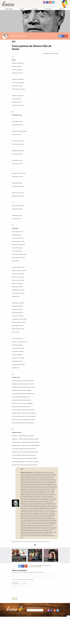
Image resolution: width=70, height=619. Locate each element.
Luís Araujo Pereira (14, 35)
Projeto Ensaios (16, 560)
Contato (61, 9)
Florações (23, 35)
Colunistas (48, 9)
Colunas (21, 9)
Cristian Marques (32, 560)
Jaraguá (30, 541)
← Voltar (14, 41)
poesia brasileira (39, 541)
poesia (33, 541)
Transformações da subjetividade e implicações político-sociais (33, 558)
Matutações (39, 560)
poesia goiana (46, 541)
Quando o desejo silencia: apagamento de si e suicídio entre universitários (19, 557)
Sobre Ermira (9, 9)
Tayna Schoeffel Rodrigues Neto (19, 559)
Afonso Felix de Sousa (20, 541)
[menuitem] (8, 9)
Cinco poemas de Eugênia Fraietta (50, 559)
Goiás (26, 541)
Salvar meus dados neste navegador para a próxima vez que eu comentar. (23, 579)
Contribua (35, 9)
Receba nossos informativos (34, 608)
